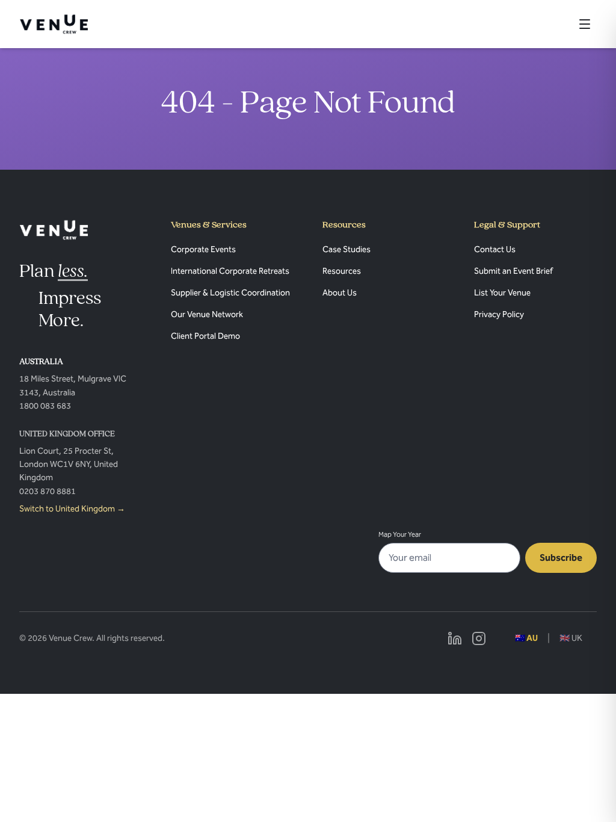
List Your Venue (502, 293)
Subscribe (561, 557)
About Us (339, 293)
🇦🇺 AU (526, 638)
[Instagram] (479, 638)
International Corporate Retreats (230, 271)
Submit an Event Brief (513, 271)
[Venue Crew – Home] (53, 24)
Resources (341, 271)
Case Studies (346, 249)
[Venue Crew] (53, 230)
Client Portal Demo (205, 336)
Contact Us (495, 249)
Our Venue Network (207, 314)
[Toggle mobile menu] (585, 24)
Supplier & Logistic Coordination (230, 293)
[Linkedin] (455, 638)
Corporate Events (203, 249)
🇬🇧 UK (570, 638)
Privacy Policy (499, 314)
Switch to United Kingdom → (72, 509)
